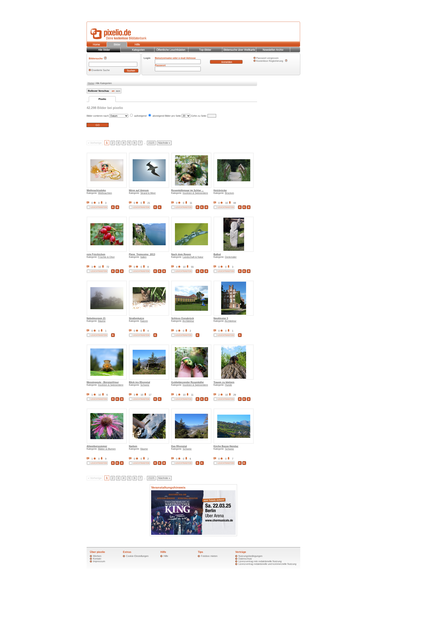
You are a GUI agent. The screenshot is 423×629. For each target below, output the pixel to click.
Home (91, 83)
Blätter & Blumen (107, 448)
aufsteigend (140, 115)
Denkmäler (231, 257)
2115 (151, 142)
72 (107, 267)
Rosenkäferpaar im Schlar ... (187, 190)
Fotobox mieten (209, 556)
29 (234, 394)
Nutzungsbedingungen (250, 556)
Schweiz (144, 385)
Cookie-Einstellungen (137, 556)
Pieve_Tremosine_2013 (142, 254)
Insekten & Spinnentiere (195, 193)
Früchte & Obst (106, 257)
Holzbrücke (220, 190)
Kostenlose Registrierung (269, 61)
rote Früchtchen (96, 254)
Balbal (217, 254)
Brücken (229, 193)
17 (150, 394)
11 (191, 203)
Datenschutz (245, 558)
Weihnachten (105, 193)
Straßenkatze (136, 318)
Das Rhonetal (179, 446)
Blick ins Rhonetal (139, 382)
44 (234, 203)
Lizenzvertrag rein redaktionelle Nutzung (260, 561)
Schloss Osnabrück (182, 318)
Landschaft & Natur (193, 257)
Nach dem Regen (181, 254)
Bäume (102, 321)
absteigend (158, 115)
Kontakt (97, 558)
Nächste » (164, 142)
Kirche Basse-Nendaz (225, 446)
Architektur (188, 321)
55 (192, 267)
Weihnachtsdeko (96, 190)
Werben (97, 556)
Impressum (99, 561)
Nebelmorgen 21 (96, 318)
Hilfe (165, 556)
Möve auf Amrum (139, 190)
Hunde (228, 385)
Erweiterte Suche (100, 70)
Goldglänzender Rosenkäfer (187, 382)
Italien (143, 257)
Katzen (144, 321)
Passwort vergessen (267, 58)
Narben (133, 446)
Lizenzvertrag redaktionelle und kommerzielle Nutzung (267, 564)
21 (148, 203)
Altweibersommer (97, 446)
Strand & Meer (148, 193)
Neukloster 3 (220, 318)
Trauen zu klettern (223, 382)
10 (226, 203)
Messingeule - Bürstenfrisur (103, 382)
